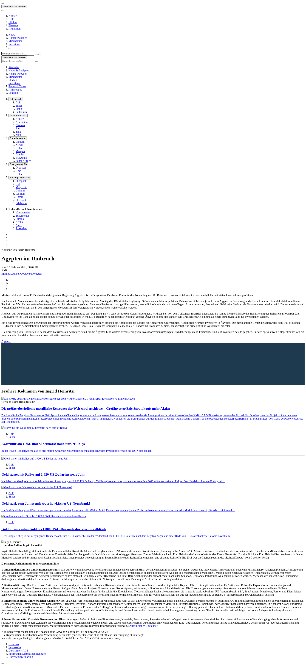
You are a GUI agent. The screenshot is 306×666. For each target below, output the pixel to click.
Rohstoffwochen (17, 37)
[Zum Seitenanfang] (2, 663)
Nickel (19, 144)
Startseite (13, 67)
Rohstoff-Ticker (17, 86)
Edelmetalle (16, 99)
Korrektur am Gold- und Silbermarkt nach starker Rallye (43, 444)
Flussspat (21, 200)
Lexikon (13, 92)
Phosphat (21, 180)
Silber (19, 105)
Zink (18, 131)
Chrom (19, 196)
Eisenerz (13, 25)
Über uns (13, 644)
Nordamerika (23, 212)
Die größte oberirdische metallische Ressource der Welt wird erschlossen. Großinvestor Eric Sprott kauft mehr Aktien (85, 408)
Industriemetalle (18, 115)
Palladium (21, 112)
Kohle (19, 174)
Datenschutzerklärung (20, 656)
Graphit (20, 154)
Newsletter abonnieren (14, 6)
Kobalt (19, 148)
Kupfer (12, 15)
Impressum (14, 647)
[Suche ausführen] (39, 54)
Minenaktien (15, 40)
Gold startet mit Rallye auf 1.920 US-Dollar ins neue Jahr (43, 474)
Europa (20, 218)
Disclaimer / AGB (18, 650)
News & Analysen (18, 70)
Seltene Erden (23, 160)
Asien (19, 225)
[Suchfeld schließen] (36, 54)
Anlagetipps (15, 89)
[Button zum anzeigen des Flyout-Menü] (2, 3)
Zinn (18, 134)
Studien (12, 80)
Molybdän (21, 187)
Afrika (19, 221)
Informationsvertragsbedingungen (27, 653)
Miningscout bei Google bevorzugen (21, 273)
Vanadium (21, 157)
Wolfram (20, 193)
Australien (21, 228)
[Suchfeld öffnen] (9, 48)
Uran (18, 170)
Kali (18, 184)
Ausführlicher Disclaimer (143, 625)
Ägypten (6, 341)
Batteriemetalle (17, 138)
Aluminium (14, 28)
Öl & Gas (21, 167)
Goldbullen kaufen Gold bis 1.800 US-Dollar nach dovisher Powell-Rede (53, 529)
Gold (11, 19)
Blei (18, 128)
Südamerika (22, 215)
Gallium (20, 190)
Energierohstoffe (18, 164)
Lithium (12, 22)
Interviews (14, 44)
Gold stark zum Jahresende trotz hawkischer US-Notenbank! (45, 503)
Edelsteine (21, 203)
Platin (19, 108)
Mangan (20, 151)
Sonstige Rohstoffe (20, 177)
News (11, 34)
